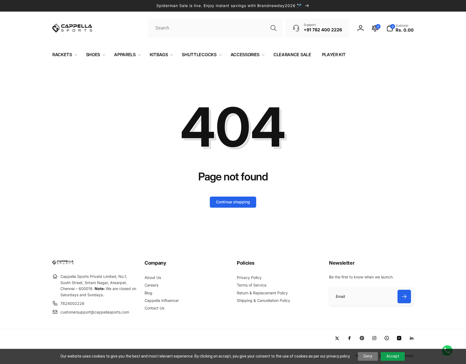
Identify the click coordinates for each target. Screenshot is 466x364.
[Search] (273, 28)
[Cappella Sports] (63, 263)
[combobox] (215, 28)
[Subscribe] (404, 296)
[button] (400, 28)
